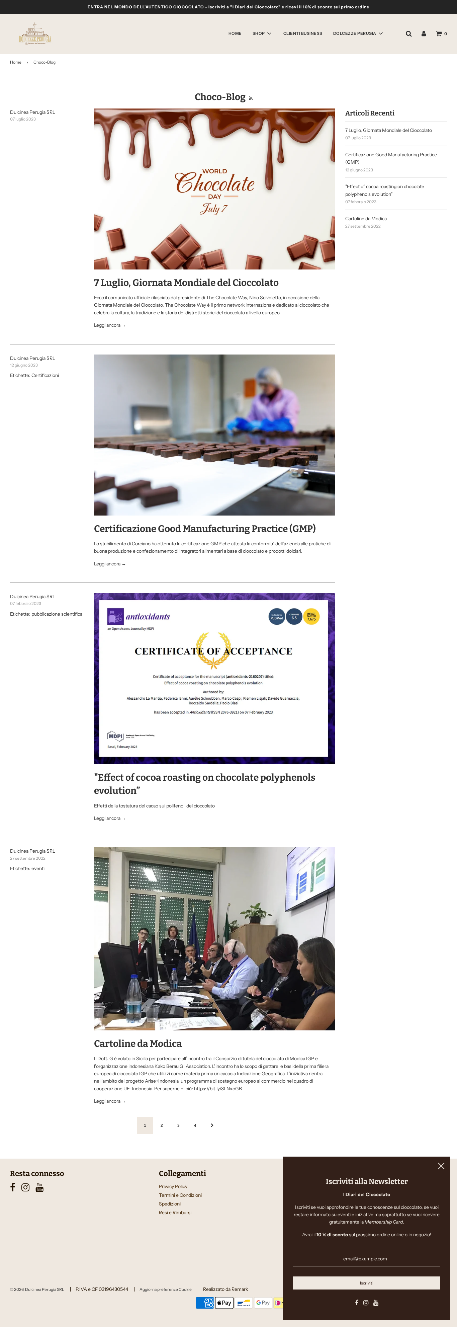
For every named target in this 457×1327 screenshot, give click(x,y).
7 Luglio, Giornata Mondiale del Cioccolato (186, 282)
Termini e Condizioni (180, 1195)
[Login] (424, 33)
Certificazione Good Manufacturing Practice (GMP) (205, 528)
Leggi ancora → (110, 325)
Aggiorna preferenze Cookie (166, 1289)
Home (235, 33)
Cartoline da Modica (138, 1043)
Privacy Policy (173, 1186)
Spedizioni (170, 1204)
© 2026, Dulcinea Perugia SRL (37, 1289)
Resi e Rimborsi (175, 1212)
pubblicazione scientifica (56, 614)
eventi (37, 868)
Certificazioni (45, 375)
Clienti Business (303, 33)
